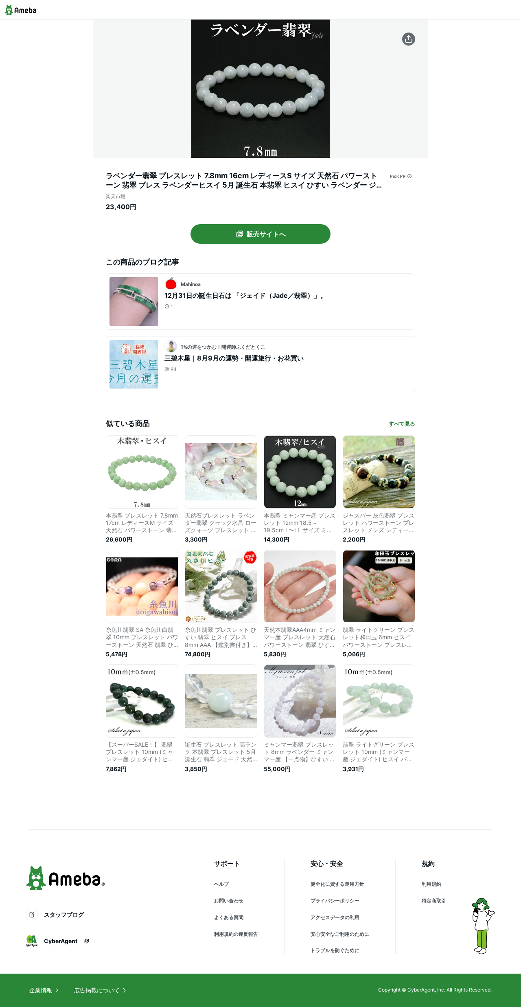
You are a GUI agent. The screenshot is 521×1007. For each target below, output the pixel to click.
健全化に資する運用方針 (337, 884)
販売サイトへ (266, 234)
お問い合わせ (228, 901)
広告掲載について (97, 990)
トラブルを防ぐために (335, 950)
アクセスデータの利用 (335, 917)
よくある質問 (228, 917)
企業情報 (40, 990)
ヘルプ (221, 884)
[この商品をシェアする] (408, 39)
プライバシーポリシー (335, 901)
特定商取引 (434, 901)
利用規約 (431, 884)
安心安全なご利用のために (340, 934)
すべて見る (402, 423)
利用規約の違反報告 (236, 934)
